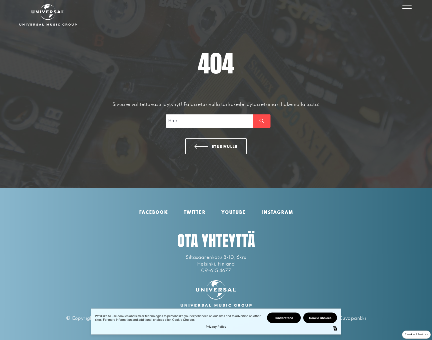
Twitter (195, 212)
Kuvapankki (352, 318)
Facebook (153, 212)
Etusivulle (225, 147)
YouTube (234, 212)
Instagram (277, 212)
